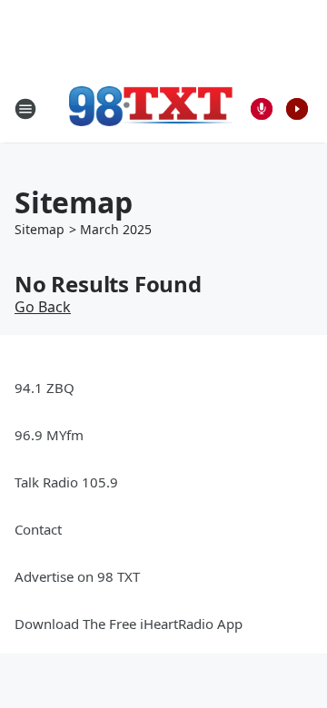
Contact (38, 529)
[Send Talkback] (261, 109)
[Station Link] (151, 108)
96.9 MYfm (49, 435)
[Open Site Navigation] (25, 109)
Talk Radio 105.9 (66, 482)
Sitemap (39, 229)
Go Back (43, 307)
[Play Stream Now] (297, 109)
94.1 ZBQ (44, 388)
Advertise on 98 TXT (77, 576)
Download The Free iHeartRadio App (129, 624)
